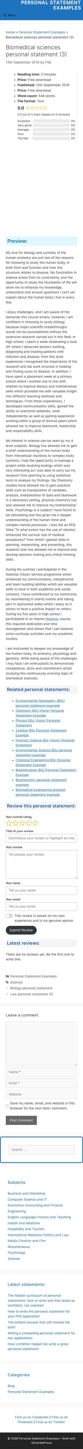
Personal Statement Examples (51, 5)
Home (10, 32)
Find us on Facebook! (31, 1417)
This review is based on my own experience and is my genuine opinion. (44, 918)
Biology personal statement (31, 988)
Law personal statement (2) (31, 994)
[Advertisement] (41, 190)
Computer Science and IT (27, 1199)
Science (16, 982)
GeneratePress (41, 1443)
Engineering (17, 1211)
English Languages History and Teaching (39, 1217)
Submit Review (21, 930)
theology (52, 619)
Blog (11, 1386)
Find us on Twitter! (50, 1422)
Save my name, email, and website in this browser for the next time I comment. (42, 1105)
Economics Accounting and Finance (35, 1205)
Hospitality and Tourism (26, 1229)
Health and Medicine (24, 1223)
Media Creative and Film (27, 1241)
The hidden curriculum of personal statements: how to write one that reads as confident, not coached (41, 1300)
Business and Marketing (26, 1193)
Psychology (16, 1253)
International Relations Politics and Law (38, 1235)
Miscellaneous (19, 1247)
